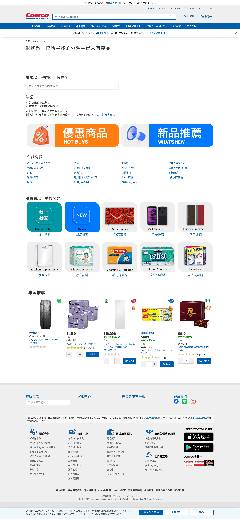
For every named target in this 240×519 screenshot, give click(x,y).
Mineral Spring (38, 41)
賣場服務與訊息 (133, 26)
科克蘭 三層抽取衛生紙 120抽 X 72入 (82, 343)
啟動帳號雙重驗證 (198, 417)
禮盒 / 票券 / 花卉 (178, 163)
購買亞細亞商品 (105, 33)
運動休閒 (126, 172)
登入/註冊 (189, 16)
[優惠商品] (56, 26)
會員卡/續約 (175, 26)
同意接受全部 (151, 512)
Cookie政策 (104, 490)
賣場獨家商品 (176, 177)
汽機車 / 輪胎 (128, 167)
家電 (29, 172)
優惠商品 (51, 26)
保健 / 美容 (32, 177)
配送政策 (179, 490)
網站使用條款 (75, 490)
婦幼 (29, 182)
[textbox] (69, 86)
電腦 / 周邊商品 (35, 167)
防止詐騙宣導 (150, 417)
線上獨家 (80, 26)
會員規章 (149, 490)
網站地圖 (61, 490)
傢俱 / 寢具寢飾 (82, 182)
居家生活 (79, 172)
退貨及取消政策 (164, 490)
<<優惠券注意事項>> (157, 33)
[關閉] (236, 33)
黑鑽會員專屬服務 (156, 26)
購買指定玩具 (114, 3)
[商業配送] (196, 26)
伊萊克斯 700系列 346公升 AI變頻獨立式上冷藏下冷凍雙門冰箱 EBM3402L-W (119, 347)
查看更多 (177, 512)
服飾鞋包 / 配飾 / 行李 (85, 177)
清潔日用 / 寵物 (82, 167)
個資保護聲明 (135, 490)
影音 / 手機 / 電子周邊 (38, 163)
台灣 (210, 8)
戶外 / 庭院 (127, 177)
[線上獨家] (85, 26)
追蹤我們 (180, 396)
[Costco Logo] (37, 16)
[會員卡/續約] (181, 26)
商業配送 (191, 26)
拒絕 (201, 512)
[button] (172, 16)
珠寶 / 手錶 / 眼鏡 (178, 167)
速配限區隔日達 (99, 26)
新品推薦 (65, 26)
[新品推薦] (70, 26)
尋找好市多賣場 (106, 114)
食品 (76, 163)
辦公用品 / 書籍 (129, 182)
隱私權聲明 (90, 490)
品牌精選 (116, 26)
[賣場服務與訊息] (141, 26)
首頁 (28, 41)
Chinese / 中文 (191, 8)
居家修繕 (126, 163)
